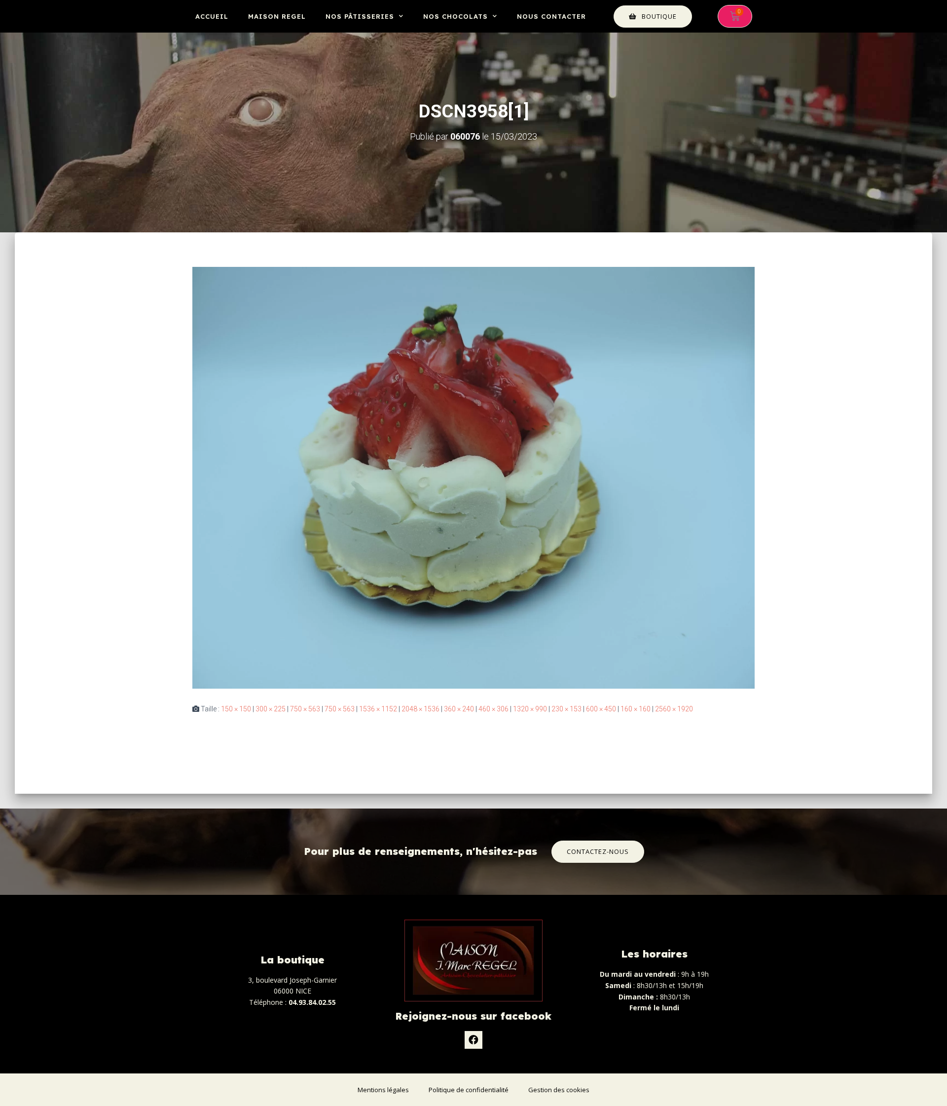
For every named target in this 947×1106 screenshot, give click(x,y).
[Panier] (735, 16)
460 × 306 (493, 709)
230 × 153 (566, 709)
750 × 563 (305, 709)
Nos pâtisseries (360, 16)
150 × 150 (236, 709)
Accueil (211, 16)
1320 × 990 (530, 709)
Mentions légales (383, 1089)
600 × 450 (601, 709)
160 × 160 (635, 709)
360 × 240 (459, 709)
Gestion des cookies (558, 1089)
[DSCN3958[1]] (473, 477)
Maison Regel (277, 16)
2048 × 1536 (420, 709)
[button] (653, 16)
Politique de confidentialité (469, 1089)
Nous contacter (551, 16)
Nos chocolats (455, 16)
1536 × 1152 (378, 709)
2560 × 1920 (674, 709)
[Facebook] (473, 1040)
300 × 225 (270, 709)
